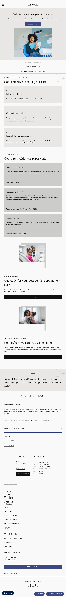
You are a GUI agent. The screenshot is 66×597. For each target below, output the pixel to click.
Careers (7, 542)
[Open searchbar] (62, 4)
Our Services (9, 512)
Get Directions (23, 474)
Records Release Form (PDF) (16, 233)
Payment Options (11, 524)
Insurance (8, 528)
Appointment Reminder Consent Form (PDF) (21, 209)
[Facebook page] (30, 586)
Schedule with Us (33, 24)
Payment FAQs (9, 445)
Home (6, 507)
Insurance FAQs (9, 441)
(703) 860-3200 (35, 66)
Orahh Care (9, 546)
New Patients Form (12, 182)
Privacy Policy (10, 534)
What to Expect (11, 520)
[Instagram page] (35, 586)
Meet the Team (10, 516)
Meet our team (33, 297)
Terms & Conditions (13, 538)
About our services (33, 357)
